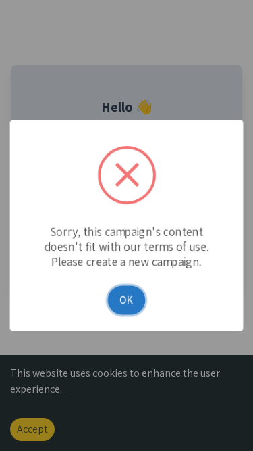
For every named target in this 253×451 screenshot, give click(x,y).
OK (126, 302)
